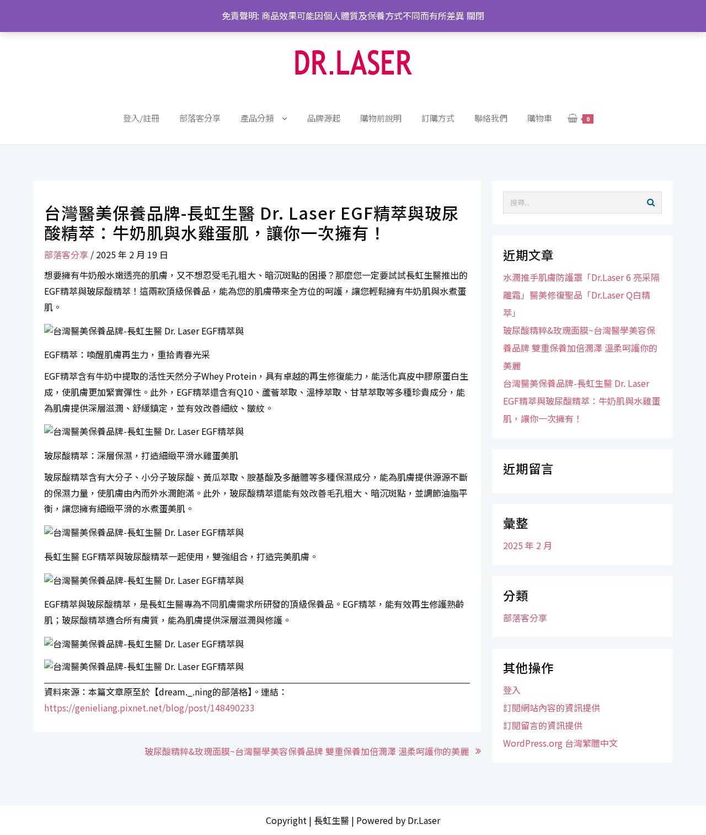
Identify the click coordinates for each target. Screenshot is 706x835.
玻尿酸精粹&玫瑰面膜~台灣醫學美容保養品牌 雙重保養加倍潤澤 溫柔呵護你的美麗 (307, 751)
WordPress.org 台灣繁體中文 (560, 742)
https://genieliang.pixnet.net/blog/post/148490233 (149, 707)
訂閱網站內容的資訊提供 (551, 707)
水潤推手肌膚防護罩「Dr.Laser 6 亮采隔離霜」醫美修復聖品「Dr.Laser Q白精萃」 (581, 294)
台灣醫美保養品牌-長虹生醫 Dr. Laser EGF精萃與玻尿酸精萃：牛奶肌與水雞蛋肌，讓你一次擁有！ (581, 400)
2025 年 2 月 (527, 545)
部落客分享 (66, 254)
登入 (512, 689)
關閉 (475, 15)
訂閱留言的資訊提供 (542, 725)
